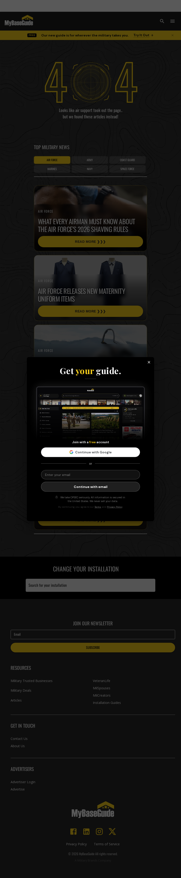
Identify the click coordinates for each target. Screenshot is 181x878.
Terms (98, 506)
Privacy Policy (114, 506)
